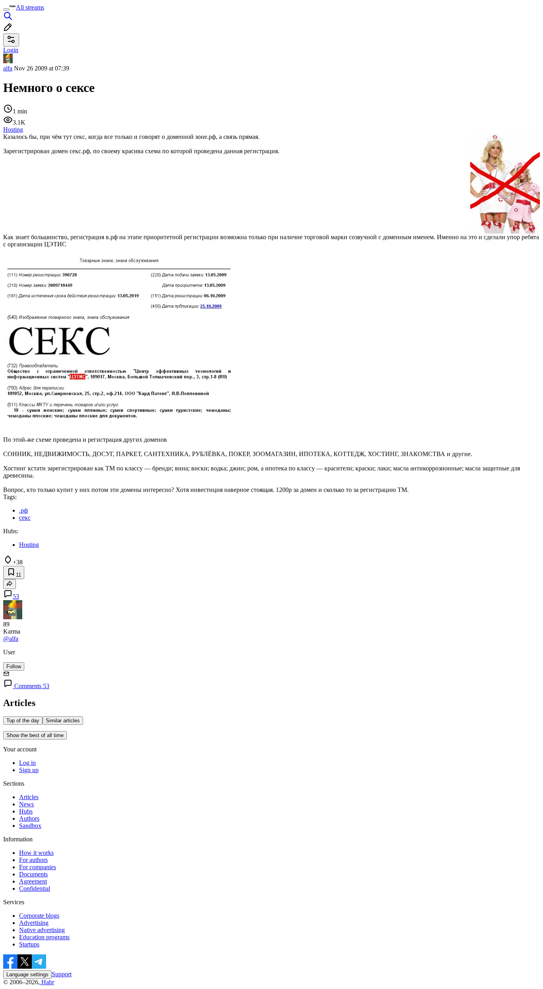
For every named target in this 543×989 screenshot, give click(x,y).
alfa (7, 68)
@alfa (10, 638)
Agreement (33, 881)
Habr (47, 982)
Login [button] (10, 50)
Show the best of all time (35, 735)
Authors (29, 818)
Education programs (44, 937)
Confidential (34, 888)
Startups (29, 944)
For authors (33, 859)
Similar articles (63, 721)
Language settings (27, 974)
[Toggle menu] (6, 9)
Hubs (26, 811)
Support (62, 974)
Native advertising (42, 930)
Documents (33, 874)
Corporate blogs (39, 915)
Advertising (33, 922)
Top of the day (22, 721)
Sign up (29, 770)
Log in (27, 762)
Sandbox (30, 825)
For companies (37, 867)
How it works (36, 852)
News (26, 804)
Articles (29, 797)
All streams (30, 7)
